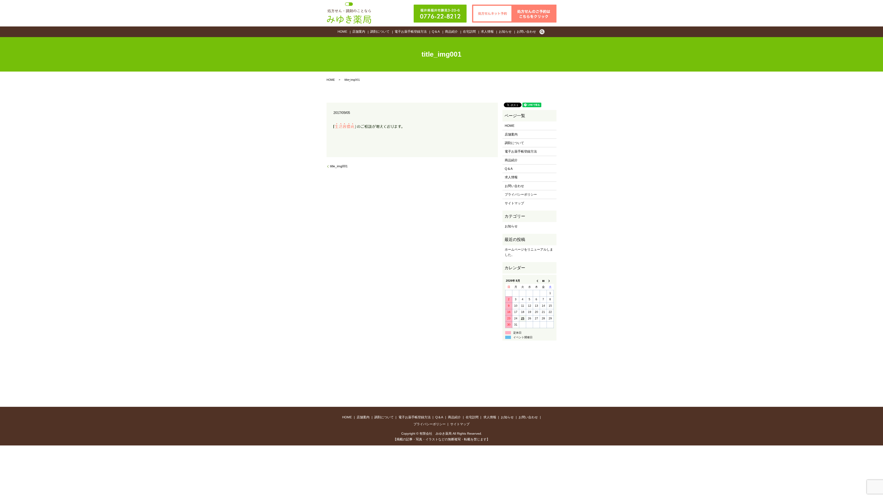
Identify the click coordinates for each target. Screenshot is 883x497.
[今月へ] (543, 281)
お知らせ (505, 32)
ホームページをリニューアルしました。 (529, 252)
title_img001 (339, 166)
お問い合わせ (526, 32)
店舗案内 (358, 32)
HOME (342, 32)
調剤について (380, 32)
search (542, 31)
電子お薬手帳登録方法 (411, 32)
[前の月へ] (536, 281)
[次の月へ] (550, 281)
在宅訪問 (469, 32)
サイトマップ (514, 203)
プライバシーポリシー (521, 194)
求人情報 (487, 32)
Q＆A (436, 32)
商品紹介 (451, 32)
